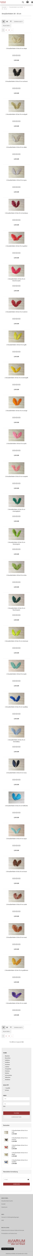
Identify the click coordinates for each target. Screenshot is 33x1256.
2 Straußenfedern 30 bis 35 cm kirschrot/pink (16, 279)
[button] (3, 21)
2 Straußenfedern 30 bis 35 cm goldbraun (16, 970)
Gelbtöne (7, 1060)
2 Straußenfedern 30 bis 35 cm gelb (16, 345)
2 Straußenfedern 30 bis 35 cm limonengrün (16, 543)
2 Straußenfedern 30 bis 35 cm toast (16, 937)
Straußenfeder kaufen (7, 1201)
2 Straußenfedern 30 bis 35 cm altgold (16, 114)
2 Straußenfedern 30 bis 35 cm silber (16, 147)
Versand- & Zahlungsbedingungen (10, 1217)
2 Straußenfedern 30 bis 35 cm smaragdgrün (16, 510)
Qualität (6, 1085)
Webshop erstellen (10, 1253)
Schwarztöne (8, 1075)
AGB (2, 1220)
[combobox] (18, 21)
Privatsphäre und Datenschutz (9, 1233)
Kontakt (3, 1204)
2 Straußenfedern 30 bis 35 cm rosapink (16, 476)
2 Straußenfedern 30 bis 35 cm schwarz (16, 81)
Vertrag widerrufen (7, 1248)
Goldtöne (7, 1062)
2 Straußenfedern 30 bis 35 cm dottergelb (16, 377)
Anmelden (16, 1184)
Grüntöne (7, 1064)
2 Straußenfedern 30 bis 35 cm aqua (16, 838)
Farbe (5, 1053)
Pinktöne (7, 1071)
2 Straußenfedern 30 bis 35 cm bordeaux (16, 213)
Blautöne (7, 1056)
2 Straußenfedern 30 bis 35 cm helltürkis (16, 805)
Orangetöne (8, 1069)
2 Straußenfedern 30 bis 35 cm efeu (16, 575)
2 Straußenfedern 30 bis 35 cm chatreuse (16, 641)
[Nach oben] (28, 1253)
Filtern (16, 1113)
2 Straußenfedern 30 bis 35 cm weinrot (16, 312)
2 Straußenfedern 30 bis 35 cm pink (16, 443)
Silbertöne (7, 1077)
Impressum (4, 1207)
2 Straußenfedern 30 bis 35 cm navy (16, 772)
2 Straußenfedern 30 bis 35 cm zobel (16, 904)
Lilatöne (7, 1066)
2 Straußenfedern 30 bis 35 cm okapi (16, 48)
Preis (4, 1095)
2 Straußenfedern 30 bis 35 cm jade (16, 674)
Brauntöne (7, 1058)
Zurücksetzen (16, 1117)
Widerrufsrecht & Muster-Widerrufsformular (12, 1230)
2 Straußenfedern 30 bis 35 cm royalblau (16, 707)
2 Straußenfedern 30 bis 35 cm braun (16, 871)
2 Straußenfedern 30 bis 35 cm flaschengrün (16, 609)
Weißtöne (7, 1079)
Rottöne (7, 1073)
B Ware (7, 1090)
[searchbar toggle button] (23, 2)
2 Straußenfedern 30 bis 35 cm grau (16, 180)
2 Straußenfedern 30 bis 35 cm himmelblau (16, 740)
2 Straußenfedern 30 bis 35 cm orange (16, 410)
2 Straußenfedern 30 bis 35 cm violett (16, 1003)
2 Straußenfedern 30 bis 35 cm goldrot (16, 246)
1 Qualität (7, 1088)
